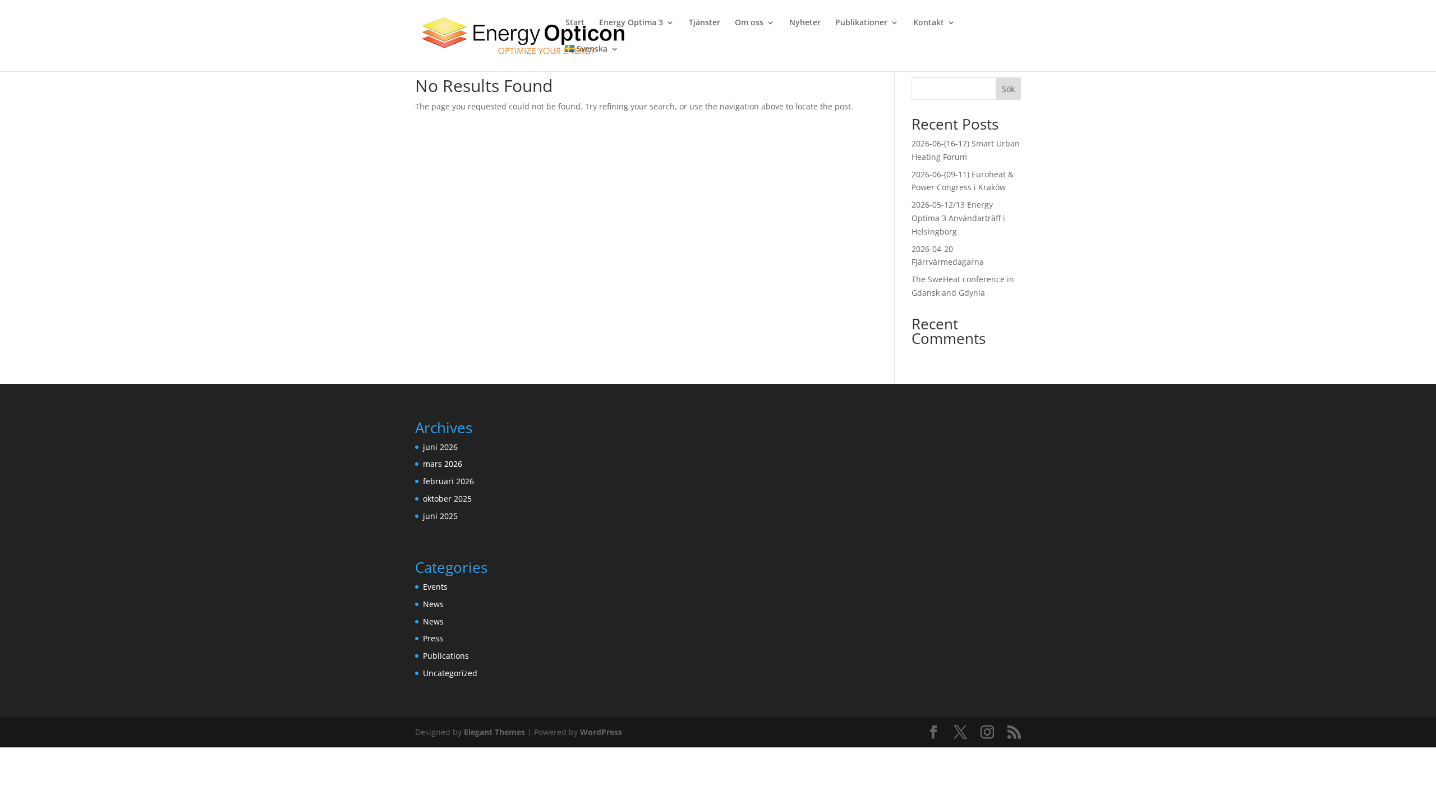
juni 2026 (440, 447)
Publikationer (861, 23)
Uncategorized (450, 673)
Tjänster (704, 23)
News (433, 604)
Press (433, 638)
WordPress (601, 732)
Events (435, 586)
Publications (446, 655)
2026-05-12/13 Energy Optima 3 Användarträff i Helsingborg (958, 218)
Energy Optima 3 (631, 23)
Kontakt (928, 23)
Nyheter (805, 23)
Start (574, 23)
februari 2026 (448, 481)
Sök (1008, 89)
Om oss (749, 23)
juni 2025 (440, 516)
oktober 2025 (447, 498)
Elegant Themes (494, 732)
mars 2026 (442, 463)
